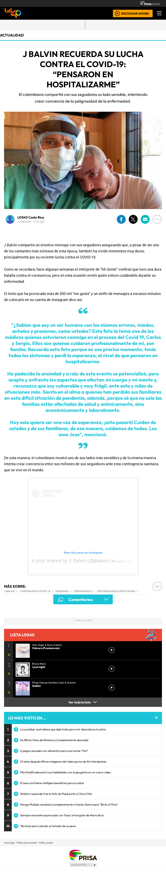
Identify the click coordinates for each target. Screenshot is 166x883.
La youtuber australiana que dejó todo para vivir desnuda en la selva (63, 729)
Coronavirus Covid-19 (35, 591)
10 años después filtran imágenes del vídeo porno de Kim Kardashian (63, 761)
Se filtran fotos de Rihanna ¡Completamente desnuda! (54, 740)
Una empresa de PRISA (83, 855)
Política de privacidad (26, 842)
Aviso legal (9, 842)
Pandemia (61, 591)
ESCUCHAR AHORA (135, 13)
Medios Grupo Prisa (83, 864)
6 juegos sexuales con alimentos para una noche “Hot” (54, 751)
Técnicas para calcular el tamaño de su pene (48, 826)
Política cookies (46, 842)
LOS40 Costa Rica (30, 217)
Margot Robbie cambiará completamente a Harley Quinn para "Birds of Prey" (69, 804)
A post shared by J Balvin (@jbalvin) (70, 560)
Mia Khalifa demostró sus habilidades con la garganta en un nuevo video (65, 772)
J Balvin (9, 591)
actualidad (12, 35)
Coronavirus (83, 591)
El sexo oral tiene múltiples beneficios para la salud (52, 783)
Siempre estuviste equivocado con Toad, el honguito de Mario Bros (62, 815)
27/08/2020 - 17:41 (31, 221)
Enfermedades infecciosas (116, 591)
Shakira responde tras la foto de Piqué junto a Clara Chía (56, 794)
